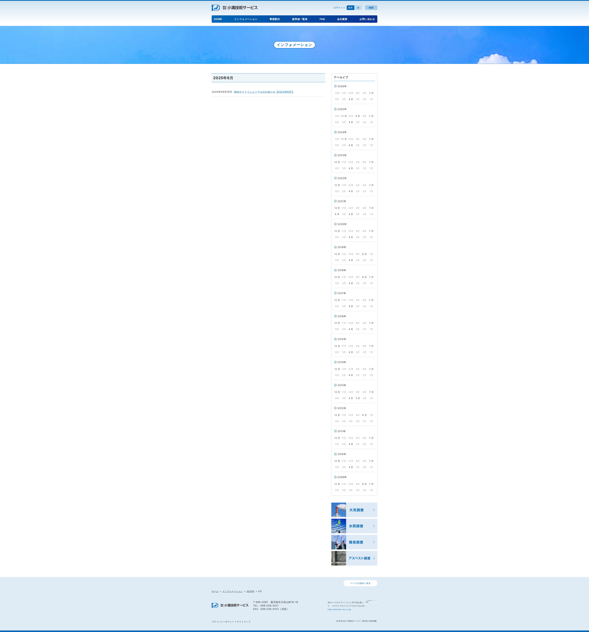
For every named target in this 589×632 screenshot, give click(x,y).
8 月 (364, 254)
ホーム (215, 591)
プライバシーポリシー (223, 621)
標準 (350, 7)
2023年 (342, 155)
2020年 (342, 224)
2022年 (342, 178)
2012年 (342, 408)
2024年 (342, 132)
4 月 (351, 99)
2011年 (342, 431)
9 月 (358, 116)
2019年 (342, 247)
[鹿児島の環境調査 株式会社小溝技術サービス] (235, 7)
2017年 (342, 293)
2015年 (342, 339)
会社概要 (342, 19)
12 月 (337, 162)
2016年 (342, 316)
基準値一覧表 (300, 19)
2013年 (342, 385)
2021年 (342, 201)
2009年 (342, 477)
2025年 (342, 109)
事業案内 (275, 19)
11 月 (344, 116)
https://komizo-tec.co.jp (339, 609)
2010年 (342, 454)
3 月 (358, 398)
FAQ (322, 19)
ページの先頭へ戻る (360, 583)
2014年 (342, 362)
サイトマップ (244, 621)
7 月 (371, 93)
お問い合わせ (367, 19)
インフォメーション (245, 19)
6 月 (337, 214)
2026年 (342, 86)
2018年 (342, 270)
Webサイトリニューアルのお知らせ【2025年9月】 (264, 91)
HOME (218, 19)
